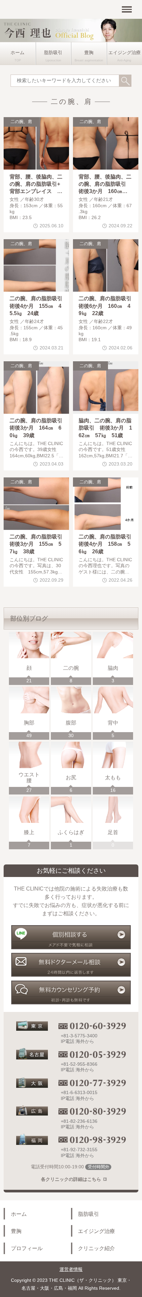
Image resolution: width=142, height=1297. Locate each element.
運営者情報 (71, 1269)
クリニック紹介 (96, 1248)
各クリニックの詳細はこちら (71, 1179)
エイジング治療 (96, 1231)
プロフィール (27, 1248)
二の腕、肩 (21, 121)
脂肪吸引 (53, 52)
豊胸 (88, 52)
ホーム (17, 52)
